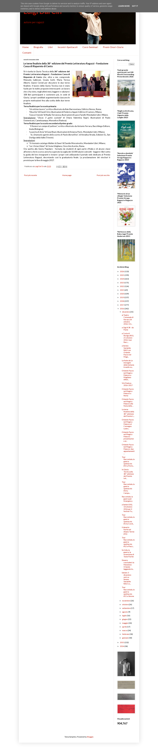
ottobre (125, 604)
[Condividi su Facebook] (64, 167)
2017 (122, 305)
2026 (122, 271)
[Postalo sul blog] (59, 167)
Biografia (38, 47)
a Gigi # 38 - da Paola (128, 328)
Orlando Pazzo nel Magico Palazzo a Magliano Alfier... (128, 375)
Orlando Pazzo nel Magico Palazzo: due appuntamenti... (128, 448)
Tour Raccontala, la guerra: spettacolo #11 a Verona (128, 591)
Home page (66, 175)
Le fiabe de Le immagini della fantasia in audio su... (128, 363)
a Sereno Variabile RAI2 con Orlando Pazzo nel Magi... (126, 351)
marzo (125, 630)
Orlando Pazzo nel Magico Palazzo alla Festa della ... (128, 402)
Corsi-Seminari (90, 47)
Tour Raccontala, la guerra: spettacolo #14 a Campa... (128, 487)
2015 (122, 642)
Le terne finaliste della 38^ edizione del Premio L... (128, 412)
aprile (124, 627)
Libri (50, 47)
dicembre (126, 312)
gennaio (125, 638)
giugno (125, 619)
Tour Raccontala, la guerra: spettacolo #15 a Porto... (128, 461)
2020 (122, 294)
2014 (122, 646)
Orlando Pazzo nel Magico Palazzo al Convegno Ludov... (128, 424)
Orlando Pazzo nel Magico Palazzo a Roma (128, 392)
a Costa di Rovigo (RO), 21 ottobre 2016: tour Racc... (128, 337)
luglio (124, 615)
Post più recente (30, 175)
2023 (122, 282)
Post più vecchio (103, 175)
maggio (125, 623)
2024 (122, 279)
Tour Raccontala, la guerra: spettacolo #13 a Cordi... (128, 519)
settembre (126, 608)
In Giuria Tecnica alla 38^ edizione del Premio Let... (128, 473)
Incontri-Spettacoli (68, 47)
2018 (122, 301)
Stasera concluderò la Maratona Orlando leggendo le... (128, 564)
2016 (122, 308)
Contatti (26, 52)
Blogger (90, 737)
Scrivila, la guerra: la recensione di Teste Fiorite (128, 553)
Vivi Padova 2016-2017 (127, 384)
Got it (135, 6)
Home (25, 47)
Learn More (124, 6)
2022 (122, 286)
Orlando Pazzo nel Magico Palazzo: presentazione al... (128, 436)
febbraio (126, 634)
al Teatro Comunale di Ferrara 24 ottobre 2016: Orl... (127, 319)
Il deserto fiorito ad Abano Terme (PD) (128, 530)
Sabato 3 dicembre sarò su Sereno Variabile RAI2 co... (126, 578)
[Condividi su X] (62, 167)
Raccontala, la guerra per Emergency (127, 498)
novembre (126, 601)
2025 (122, 275)
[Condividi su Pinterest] (66, 167)
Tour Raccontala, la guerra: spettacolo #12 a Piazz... (128, 541)
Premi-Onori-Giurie (113, 47)
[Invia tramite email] (57, 167)
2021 (122, 290)
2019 (122, 297)
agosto (125, 612)
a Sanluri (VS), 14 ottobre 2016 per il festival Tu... (127, 507)
